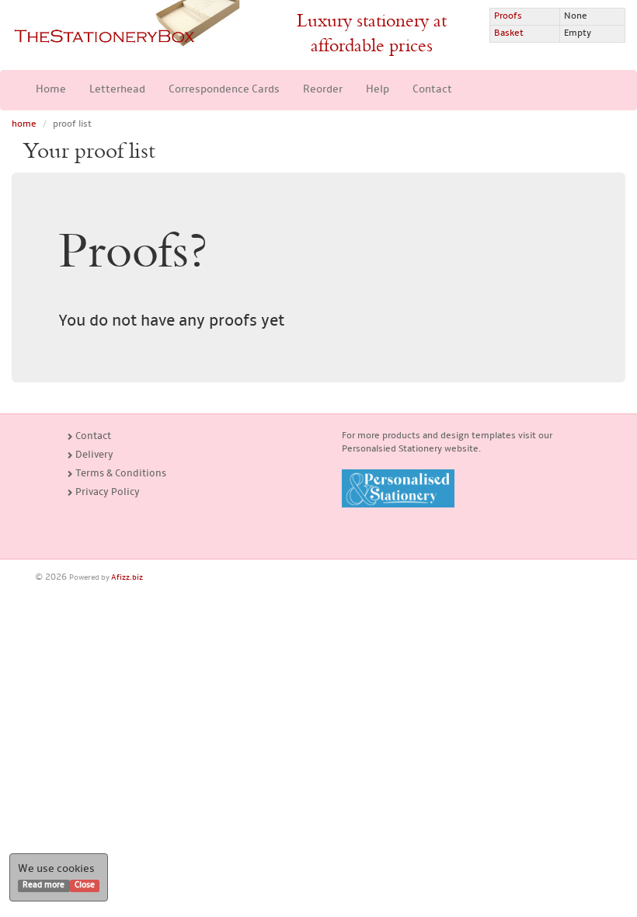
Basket (509, 33)
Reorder (323, 90)
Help (377, 90)
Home (51, 90)
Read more (43, 885)
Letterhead (117, 90)
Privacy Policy (106, 492)
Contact (432, 90)
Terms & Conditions (119, 474)
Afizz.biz (127, 578)
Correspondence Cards (224, 90)
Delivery (93, 455)
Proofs (508, 16)
